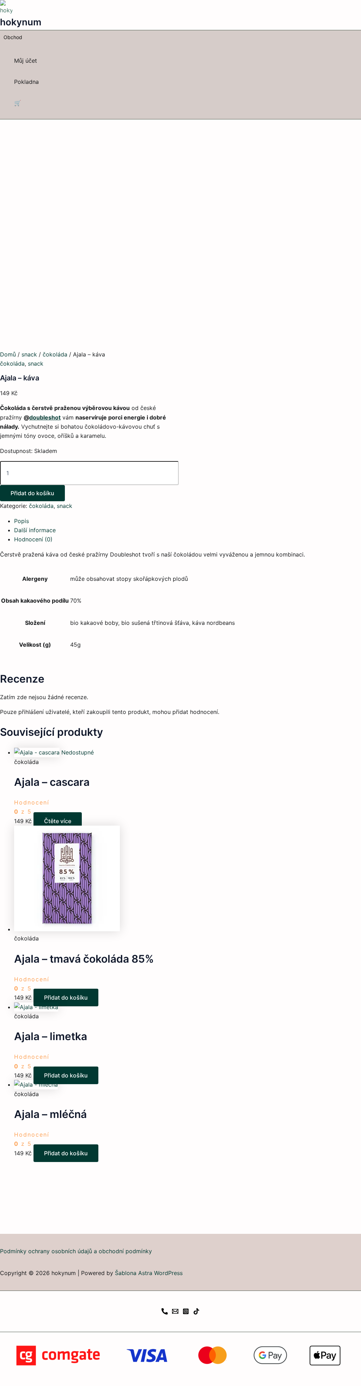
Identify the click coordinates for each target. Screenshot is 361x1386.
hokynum (20, 22)
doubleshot (45, 417)
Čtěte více (57, 821)
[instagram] (186, 1312)
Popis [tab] (21, 520)
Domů (8, 354)
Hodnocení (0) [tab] (33, 539)
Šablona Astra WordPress (149, 1272)
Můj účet (25, 60)
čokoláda (55, 354)
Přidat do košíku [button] (66, 997)
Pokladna (26, 81)
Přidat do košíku (32, 493)
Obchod (13, 37)
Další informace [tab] (35, 530)
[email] (175, 1312)
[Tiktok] (196, 1312)
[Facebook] (164, 1312)
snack (29, 354)
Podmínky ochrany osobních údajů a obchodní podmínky (76, 1251)
